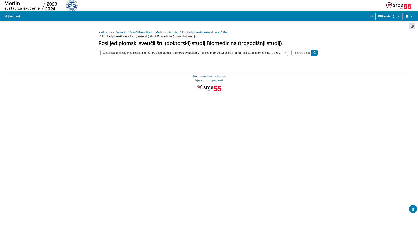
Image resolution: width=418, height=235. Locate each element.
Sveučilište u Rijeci (141, 32)
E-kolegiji (120, 32)
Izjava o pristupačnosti (209, 80)
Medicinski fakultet (167, 32)
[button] (372, 16)
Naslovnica (105, 32)
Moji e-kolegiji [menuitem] (12, 16)
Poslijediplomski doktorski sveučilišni (204, 32)
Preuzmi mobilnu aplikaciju (209, 76)
